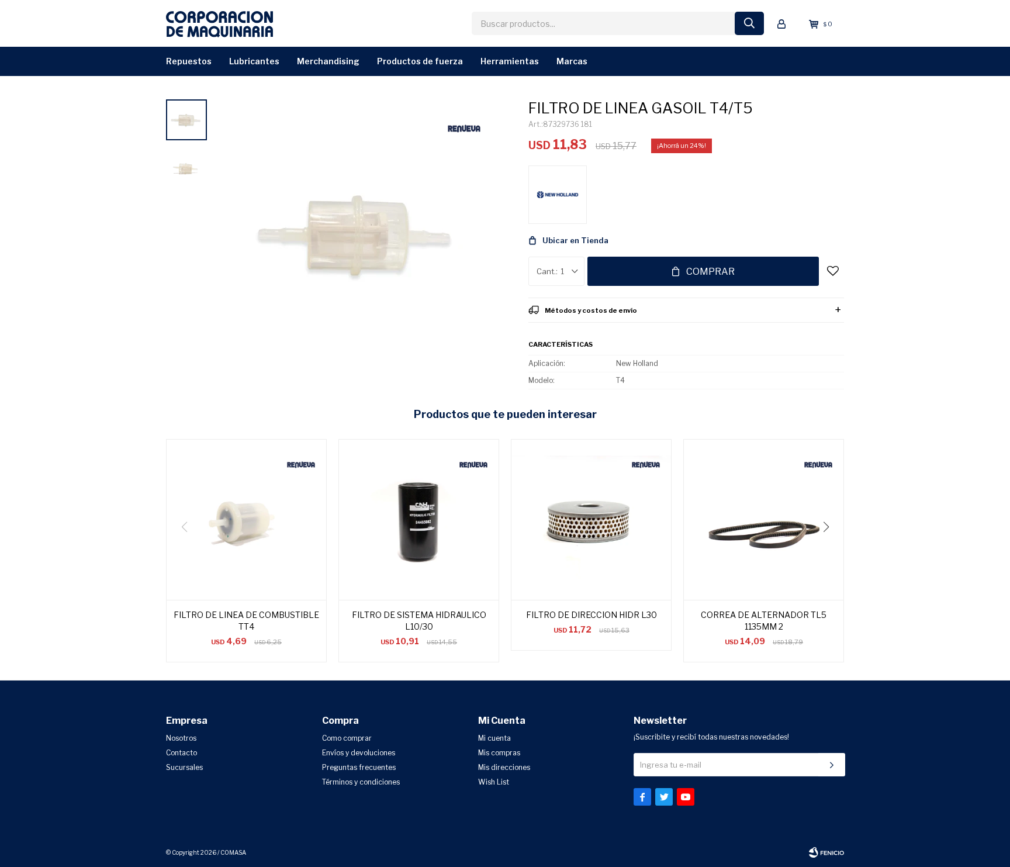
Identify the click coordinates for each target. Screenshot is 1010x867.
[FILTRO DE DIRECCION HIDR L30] (591, 519)
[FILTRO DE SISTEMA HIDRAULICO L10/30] (418, 519)
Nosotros (181, 738)
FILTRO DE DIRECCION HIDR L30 (591, 615)
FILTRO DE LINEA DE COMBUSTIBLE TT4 (246, 620)
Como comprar (347, 738)
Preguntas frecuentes (359, 767)
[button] (830, 551)
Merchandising (328, 61)
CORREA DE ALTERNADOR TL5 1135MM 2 (763, 620)
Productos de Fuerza (420, 61)
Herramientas (509, 61)
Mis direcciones (504, 767)
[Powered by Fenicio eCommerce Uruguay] (826, 852)
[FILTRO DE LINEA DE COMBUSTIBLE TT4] (246, 519)
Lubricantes (254, 61)
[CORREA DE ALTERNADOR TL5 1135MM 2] (763, 519)
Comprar (710, 271)
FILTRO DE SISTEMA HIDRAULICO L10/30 (419, 620)
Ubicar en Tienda (575, 240)
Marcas (571, 61)
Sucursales (184, 767)
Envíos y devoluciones (358, 752)
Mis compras (499, 752)
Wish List (493, 782)
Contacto (181, 752)
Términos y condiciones (361, 782)
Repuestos (189, 61)
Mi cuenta (494, 738)
